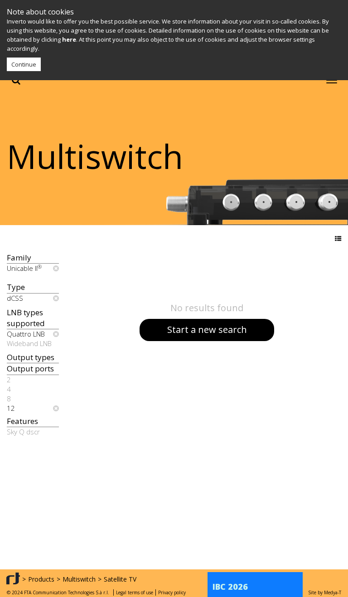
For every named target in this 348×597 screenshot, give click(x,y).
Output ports (30, 368)
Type (16, 287)
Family (19, 257)
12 (11, 408)
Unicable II (24, 268)
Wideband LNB (29, 343)
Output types (30, 357)
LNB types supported (26, 317)
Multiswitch (79, 579)
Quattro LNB (26, 333)
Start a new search (207, 329)
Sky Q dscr (23, 431)
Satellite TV (120, 579)
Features (22, 421)
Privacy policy (172, 592)
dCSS (15, 298)
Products (41, 579)
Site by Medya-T (324, 592)
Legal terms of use (134, 592)
